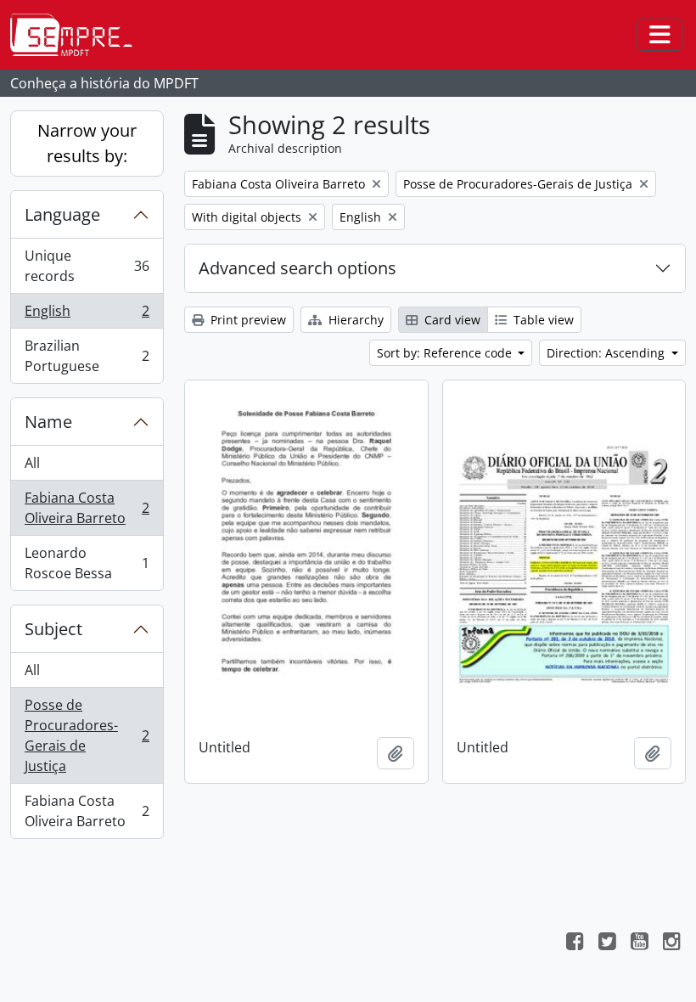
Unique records (86, 265)
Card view (450, 320)
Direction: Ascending (607, 353)
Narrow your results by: (87, 143)
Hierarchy (354, 320)
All (32, 462)
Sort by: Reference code (446, 353)
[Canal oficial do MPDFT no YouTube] (639, 943)
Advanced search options (297, 267)
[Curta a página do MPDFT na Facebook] (574, 943)
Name (48, 421)
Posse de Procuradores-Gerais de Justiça (86, 735)
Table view (542, 320)
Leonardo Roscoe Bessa (86, 563)
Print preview (246, 320)
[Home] (78, 35)
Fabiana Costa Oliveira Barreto (86, 507)
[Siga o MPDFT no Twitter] (606, 943)
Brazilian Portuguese (86, 355)
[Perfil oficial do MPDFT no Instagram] (671, 943)
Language (62, 214)
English (86, 315)
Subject (53, 628)
